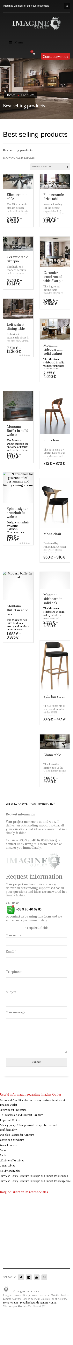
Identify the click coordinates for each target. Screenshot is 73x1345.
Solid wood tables (10, 1171)
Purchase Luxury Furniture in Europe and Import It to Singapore (35, 1181)
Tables (4, 1155)
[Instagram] (29, 1277)
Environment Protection (13, 1110)
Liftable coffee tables (12, 1160)
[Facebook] (21, 1277)
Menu (18, 42)
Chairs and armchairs (12, 1140)
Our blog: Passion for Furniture (17, 1134)
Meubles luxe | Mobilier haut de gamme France (29, 1302)
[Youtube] (37, 1277)
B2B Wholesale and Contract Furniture (21, 1115)
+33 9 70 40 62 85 (28, 909)
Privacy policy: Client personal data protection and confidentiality (28, 1127)
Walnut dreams (8, 1145)
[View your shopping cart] (34, 54)
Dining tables (7, 1165)
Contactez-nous (55, 56)
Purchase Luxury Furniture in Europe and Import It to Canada (34, 1176)
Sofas (3, 1150)
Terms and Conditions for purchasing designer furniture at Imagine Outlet (32, 1102)
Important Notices (10, 1120)
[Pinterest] (44, 1277)
